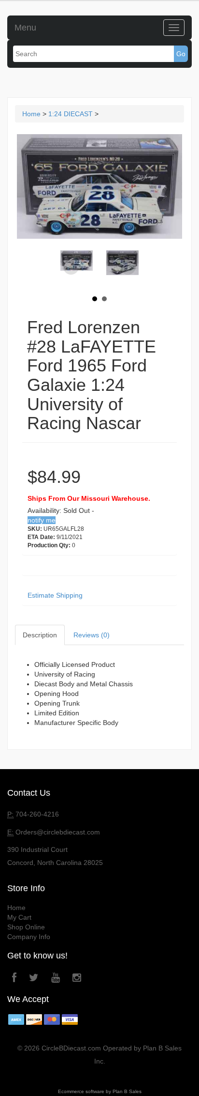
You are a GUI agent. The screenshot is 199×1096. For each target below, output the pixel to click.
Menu (25, 27)
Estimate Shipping (55, 595)
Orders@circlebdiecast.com (57, 832)
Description (40, 635)
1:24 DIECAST (70, 114)
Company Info (28, 937)
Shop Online (26, 927)
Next (128, 267)
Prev (71, 267)
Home (31, 114)
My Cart (19, 917)
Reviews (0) (91, 635)
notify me (42, 520)
